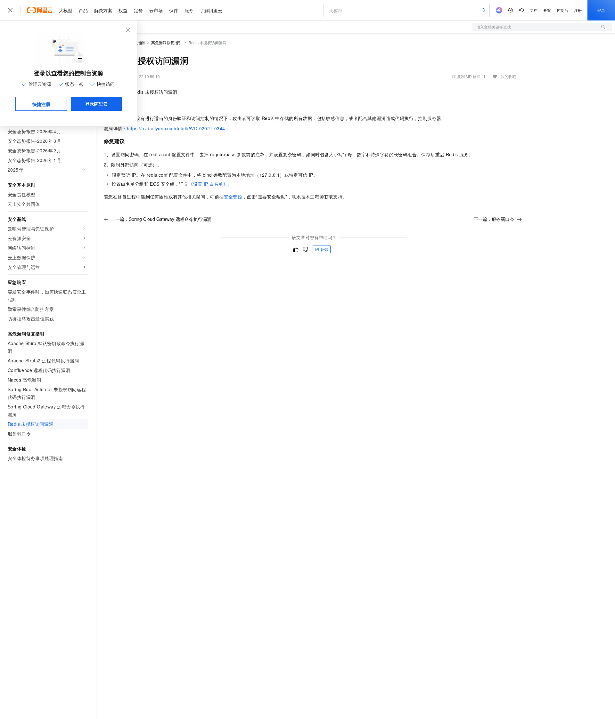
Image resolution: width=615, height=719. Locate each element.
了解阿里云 (211, 10)
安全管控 (233, 196)
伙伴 (173, 10)
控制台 (562, 10)
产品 (83, 10)
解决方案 (103, 10)
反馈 (324, 249)
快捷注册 (41, 104)
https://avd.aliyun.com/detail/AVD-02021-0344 (176, 128)
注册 (578, 10)
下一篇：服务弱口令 (494, 219)
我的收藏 (508, 76)
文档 (533, 10)
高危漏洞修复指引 (166, 42)
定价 (138, 10)
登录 (601, 10)
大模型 (65, 10)
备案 (547, 10)
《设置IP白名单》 (208, 184)
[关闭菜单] (10, 10)
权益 (123, 10)
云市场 (156, 10)
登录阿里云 (96, 104)
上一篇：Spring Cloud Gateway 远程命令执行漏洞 (161, 219)
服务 (188, 10)
